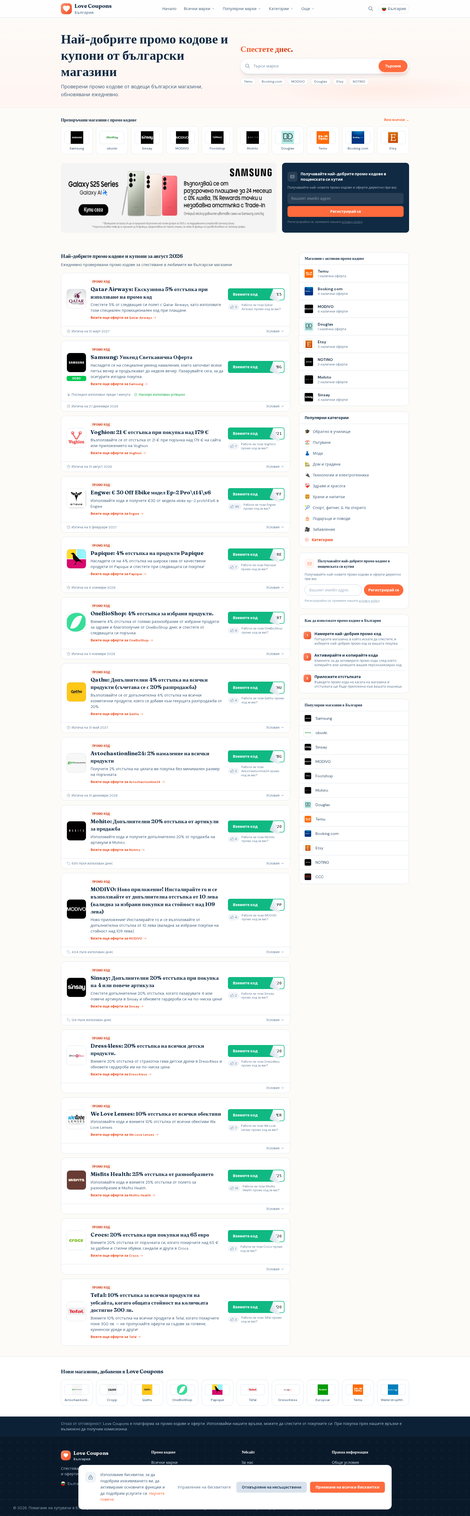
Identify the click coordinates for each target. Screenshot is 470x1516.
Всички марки (197, 8)
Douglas (320, 81)
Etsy (340, 81)
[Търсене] (371, 9)
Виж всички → (396, 120)
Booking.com (272, 81)
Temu (248, 81)
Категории (279, 8)
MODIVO (298, 81)
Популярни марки (239, 8)
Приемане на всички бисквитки (347, 1487)
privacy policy (352, 222)
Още (305, 8)
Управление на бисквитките (204, 1487)
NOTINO (359, 81)
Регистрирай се (345, 211)
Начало (169, 8)
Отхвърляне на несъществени (271, 1487)
